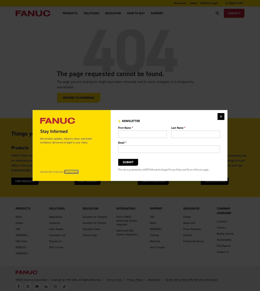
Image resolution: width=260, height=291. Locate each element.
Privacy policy (71, 171)
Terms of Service (195, 169)
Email (122, 143)
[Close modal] (221, 116)
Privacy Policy (175, 169)
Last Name (178, 128)
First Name (125, 128)
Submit (128, 162)
